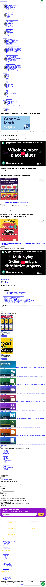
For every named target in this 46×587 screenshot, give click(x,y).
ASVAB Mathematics (10, 9)
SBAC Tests (8, 30)
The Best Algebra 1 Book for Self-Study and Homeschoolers (15, 293)
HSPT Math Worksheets (11, 57)
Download (2, 204)
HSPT (7, 83)
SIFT (7, 90)
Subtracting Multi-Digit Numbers (11, 288)
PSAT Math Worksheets (11, 61)
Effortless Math (3, 1)
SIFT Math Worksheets (10, 64)
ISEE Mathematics (10, 23)
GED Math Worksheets (10, 47)
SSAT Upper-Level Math (8, 462)
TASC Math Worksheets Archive (12, 70)
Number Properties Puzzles (11, 101)
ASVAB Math (5, 452)
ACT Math (5, 557)
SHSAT (7, 85)
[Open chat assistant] (43, 584)
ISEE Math (5, 558)
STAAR (7, 91)
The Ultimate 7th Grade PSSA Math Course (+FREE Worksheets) (16, 301)
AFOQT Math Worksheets (11, 41)
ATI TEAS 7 (8, 77)
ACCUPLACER (9, 99)
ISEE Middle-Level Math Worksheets (13, 58)
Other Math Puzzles (10, 107)
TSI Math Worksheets (10, 72)
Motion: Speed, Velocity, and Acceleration (11, 297)
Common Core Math (10, 12)
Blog (7, 110)
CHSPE (7, 78)
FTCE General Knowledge (11, 79)
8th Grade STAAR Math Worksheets (13, 67)
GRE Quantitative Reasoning (12, 20)
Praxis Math (8, 25)
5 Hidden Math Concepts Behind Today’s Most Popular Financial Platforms (18, 300)
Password (2, 476)
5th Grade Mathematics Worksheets (13, 50)
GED (7, 81)
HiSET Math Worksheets (11, 56)
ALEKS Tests (8, 8)
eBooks (5, 4)
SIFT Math (8, 31)
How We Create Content (8, 576)
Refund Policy (21, 584)
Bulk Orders (14, 584)
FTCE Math (8, 16)
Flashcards (5, 545)
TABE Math (5, 468)
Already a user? (3, 493)
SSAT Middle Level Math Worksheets (13, 65)
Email (1, 490)
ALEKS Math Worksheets (11, 42)
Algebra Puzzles (9, 102)
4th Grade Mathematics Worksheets (13, 49)
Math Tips (5, 108)
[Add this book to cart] (43, 179)
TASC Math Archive (10, 35)
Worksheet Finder (6, 542)
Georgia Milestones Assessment (12, 18)
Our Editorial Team (7, 577)
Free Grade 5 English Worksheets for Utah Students (13, 294)
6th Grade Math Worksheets (12, 51)
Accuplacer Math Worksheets (12, 40)
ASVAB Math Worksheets (11, 43)
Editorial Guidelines (7, 578)
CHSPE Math (5, 455)
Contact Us (5, 579)
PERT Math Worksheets (11, 59)
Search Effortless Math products (7, 448)
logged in (8, 313)
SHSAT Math (5, 461)
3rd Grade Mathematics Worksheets (13, 48)
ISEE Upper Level (9, 84)
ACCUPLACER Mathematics (11, 5)
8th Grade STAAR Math (8, 467)
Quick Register (3, 486)
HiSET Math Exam (10, 21)
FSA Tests (8, 15)
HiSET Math (5, 458)
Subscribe (41, 514)
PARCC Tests (8, 24)
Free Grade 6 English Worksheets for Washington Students (15, 302)
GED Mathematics (9, 17)
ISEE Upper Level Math (7, 460)
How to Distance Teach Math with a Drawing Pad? (13, 296)
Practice (5, 38)
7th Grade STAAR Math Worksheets (13, 66)
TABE (7, 92)
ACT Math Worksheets (10, 39)
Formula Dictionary (7, 548)
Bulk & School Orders (7, 568)
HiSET (7, 82)
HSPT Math (8, 22)
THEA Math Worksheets (11, 68)
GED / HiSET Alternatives (11, 93)
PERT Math (5, 464)
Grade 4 (2, 288)
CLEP (7, 13)
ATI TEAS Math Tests (10, 11)
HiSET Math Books (7, 564)
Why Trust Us (5, 575)
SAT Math (5, 556)
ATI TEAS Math (6, 554)
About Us (5, 573)
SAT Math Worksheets (10, 63)
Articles (7, 109)
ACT (7, 96)
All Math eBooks (6, 563)
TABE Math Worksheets (11, 69)
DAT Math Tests (9, 14)
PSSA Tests (8, 28)
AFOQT (7, 74)
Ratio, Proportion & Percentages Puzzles (14, 105)
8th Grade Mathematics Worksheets (13, 53)
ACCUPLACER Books (7, 565)
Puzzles (5, 100)
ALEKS (7, 75)
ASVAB (7, 76)
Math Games (5, 547)
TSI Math (5, 470)
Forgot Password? (4, 479)
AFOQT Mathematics (10, 7)
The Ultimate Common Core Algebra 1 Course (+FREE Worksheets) (17, 299)
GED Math (5, 457)
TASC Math (5, 469)
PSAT (7, 98)
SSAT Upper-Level (9, 86)
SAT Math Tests (9, 29)
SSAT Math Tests (9, 32)
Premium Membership (7, 566)
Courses (5, 73)
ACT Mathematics (9, 6)
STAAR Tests (8, 33)
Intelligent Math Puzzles (11, 104)
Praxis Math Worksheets (11, 60)
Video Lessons (6, 569)
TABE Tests (8, 34)
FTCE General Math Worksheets (12, 46)
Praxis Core (8, 89)
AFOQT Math (5, 450)
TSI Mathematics (9, 37)
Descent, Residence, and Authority (10, 298)
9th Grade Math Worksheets (12, 55)
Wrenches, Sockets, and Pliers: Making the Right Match (14, 292)
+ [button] (5, 5)
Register (10, 479)
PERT (7, 87)
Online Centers (6, 544)
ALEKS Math (5, 451)
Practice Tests (6, 543)
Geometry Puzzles (9, 103)
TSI (6, 94)
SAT (7, 95)
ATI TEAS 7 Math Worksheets (12, 44)
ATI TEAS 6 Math (6, 453)
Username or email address (6, 475)
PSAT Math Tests (9, 26)
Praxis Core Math (6, 465)
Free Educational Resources (9, 541)
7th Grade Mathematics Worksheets (13, 52)
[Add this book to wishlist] (41, 179)
